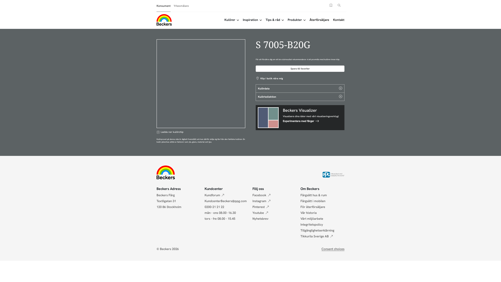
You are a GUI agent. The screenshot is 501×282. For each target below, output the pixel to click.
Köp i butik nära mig (271, 78)
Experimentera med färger (298, 121)
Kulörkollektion (267, 96)
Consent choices (332, 249)
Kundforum (212, 195)
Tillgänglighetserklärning (317, 230)
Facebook (259, 195)
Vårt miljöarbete (311, 219)
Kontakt (338, 20)
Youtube (258, 213)
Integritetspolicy (311, 224)
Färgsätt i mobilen (312, 201)
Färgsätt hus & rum (313, 195)
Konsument (164, 6)
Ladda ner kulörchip (172, 131)
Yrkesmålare (181, 6)
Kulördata (264, 88)
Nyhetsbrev (260, 219)
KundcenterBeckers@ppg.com (226, 201)
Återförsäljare (319, 20)
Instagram (259, 201)
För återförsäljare (312, 207)
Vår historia (308, 213)
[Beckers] (164, 20)
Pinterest (258, 207)
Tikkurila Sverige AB (314, 236)
